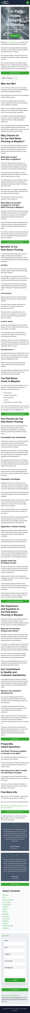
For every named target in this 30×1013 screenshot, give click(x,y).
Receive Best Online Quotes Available (15, 414)
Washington (6, 914)
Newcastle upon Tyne (16, 805)
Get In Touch (15, 989)
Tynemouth (5, 923)
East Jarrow (6, 916)
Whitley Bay (6, 921)
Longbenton (6, 906)
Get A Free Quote (15, 884)
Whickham (3, 805)
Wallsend (5, 909)
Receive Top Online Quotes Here (15, 601)
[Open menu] (27, 2)
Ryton (8, 805)
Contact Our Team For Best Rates (15, 242)
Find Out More (15, 739)
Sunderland (6, 928)
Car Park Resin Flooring (13, 42)
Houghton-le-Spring (8, 925)
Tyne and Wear (6, 902)
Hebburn (5, 911)
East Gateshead (8, 807)
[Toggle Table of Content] (15, 78)
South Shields (6, 918)
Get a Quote (14, 35)
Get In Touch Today (15, 73)
